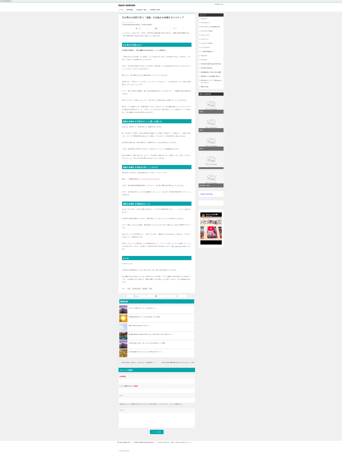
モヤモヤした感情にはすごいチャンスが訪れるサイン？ (142, 308)
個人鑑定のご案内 (141, 9)
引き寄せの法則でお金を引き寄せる (131, 24)
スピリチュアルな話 (206, 31)
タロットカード (205, 35)
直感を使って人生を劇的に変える (210, 76)
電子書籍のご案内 (155, 9)
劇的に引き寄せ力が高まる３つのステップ (139, 325)
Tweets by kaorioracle (206, 194)
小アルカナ (204, 59)
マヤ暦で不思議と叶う (207, 51)
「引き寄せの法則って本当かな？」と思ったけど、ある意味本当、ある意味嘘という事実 (138, 362)
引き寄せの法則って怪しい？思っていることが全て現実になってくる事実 (147, 343)
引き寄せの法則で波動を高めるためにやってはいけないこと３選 (177, 362)
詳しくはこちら (177, 246)
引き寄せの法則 (136, 288)
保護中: (202, 111)
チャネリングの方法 (206, 43)
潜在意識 (145, 288)
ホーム (121, 9)
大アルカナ (204, 55)
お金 (129, 288)
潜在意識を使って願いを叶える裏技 (211, 72)
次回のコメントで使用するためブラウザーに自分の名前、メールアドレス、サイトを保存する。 (151, 404)
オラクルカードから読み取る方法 (210, 26)
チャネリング (205, 39)
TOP (125, 442)
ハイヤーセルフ (205, 47)
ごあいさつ (204, 18)
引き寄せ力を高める (147, 24)
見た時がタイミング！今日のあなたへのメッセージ (211, 81)
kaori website (126, 5)
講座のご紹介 (205, 86)
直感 (150, 288)
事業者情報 (130, 9)
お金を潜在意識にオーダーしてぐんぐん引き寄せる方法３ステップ (145, 351)
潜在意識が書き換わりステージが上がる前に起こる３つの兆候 (144, 316)
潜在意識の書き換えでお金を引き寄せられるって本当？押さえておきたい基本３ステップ (151, 334)
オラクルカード (205, 22)
